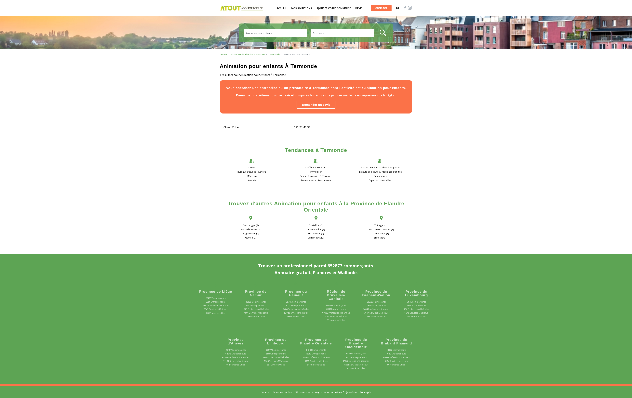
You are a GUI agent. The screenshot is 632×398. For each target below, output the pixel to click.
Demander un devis (316, 105)
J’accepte (365, 392)
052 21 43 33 (302, 127)
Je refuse (351, 392)
